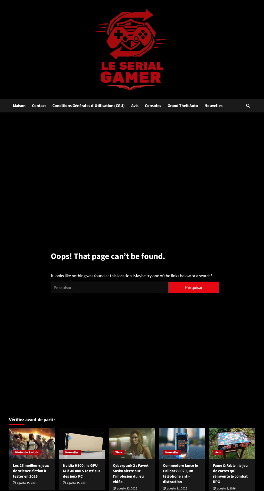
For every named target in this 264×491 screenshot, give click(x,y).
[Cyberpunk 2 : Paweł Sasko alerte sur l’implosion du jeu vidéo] (132, 443)
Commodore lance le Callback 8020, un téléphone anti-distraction (180, 474)
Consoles (153, 106)
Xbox (118, 452)
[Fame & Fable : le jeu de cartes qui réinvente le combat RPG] (232, 443)
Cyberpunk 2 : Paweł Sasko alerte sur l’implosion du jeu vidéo (130, 474)
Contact (39, 106)
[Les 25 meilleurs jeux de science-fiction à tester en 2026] (32, 443)
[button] (248, 105)
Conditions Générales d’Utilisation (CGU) (88, 106)
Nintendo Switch (26, 452)
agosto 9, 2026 (226, 488)
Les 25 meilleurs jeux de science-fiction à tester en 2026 (31, 471)
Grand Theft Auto (183, 106)
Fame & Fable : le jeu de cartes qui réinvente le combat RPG (230, 474)
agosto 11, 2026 (177, 488)
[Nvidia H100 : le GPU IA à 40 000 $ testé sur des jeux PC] (82, 443)
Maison (19, 106)
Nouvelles (213, 106)
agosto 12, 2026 (127, 488)
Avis (134, 106)
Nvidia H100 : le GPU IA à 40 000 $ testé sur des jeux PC (81, 471)
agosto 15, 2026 (27, 483)
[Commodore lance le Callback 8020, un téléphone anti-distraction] (182, 443)
